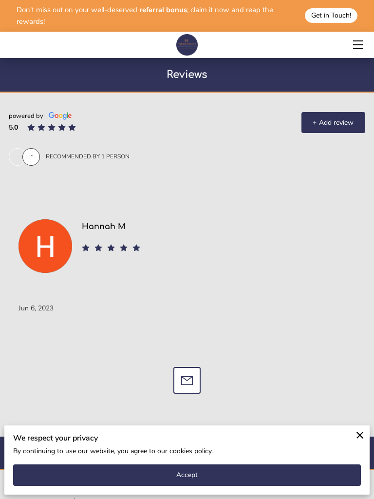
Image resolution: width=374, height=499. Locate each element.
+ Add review (333, 122)
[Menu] (357, 45)
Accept (187, 475)
